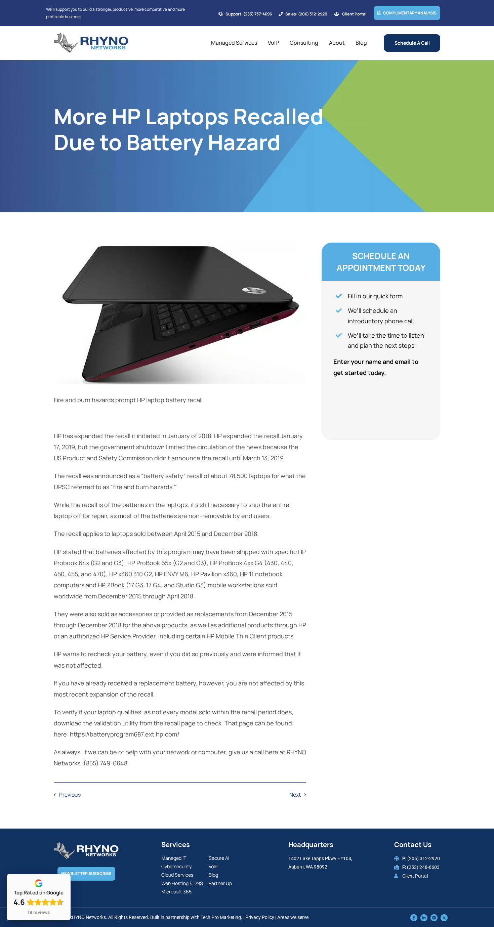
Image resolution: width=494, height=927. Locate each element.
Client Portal (415, 876)
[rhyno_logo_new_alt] (86, 845)
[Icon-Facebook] (413, 917)
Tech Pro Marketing (221, 917)
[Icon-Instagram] (434, 917)
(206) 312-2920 (423, 858)
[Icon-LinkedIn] (423, 917)
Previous (70, 794)
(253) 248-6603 (423, 867)
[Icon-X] (444, 917)
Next (295, 794)
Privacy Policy (259, 917)
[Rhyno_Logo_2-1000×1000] (91, 36)
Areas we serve (292, 917)
